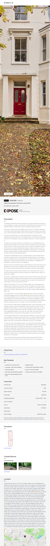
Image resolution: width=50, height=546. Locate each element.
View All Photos (8, 193)
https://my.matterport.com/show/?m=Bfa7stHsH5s (15, 354)
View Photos (7, 471)
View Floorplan (7, 448)
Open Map (8, 530)
